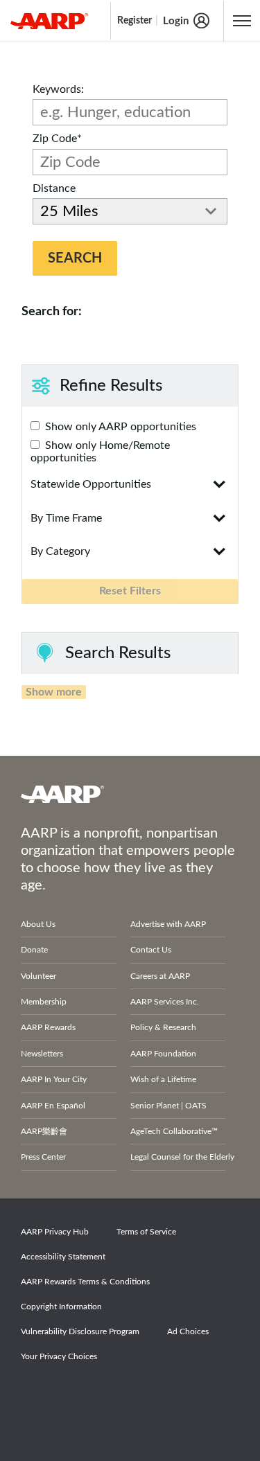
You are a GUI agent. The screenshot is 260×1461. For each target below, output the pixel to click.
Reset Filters (130, 590)
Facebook (38, 1395)
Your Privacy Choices (59, 1356)
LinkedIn (181, 1395)
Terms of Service (146, 1232)
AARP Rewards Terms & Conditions (85, 1281)
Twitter (86, 1395)
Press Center (43, 1157)
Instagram (133, 1395)
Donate (34, 950)
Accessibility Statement (63, 1256)
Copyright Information (61, 1306)
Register (134, 21)
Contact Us (150, 950)
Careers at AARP (160, 976)
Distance (54, 188)
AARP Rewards (48, 1027)
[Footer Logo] (130, 793)
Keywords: (58, 89)
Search (75, 258)
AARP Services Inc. (164, 1002)
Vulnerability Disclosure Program (80, 1331)
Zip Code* (57, 138)
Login (176, 21)
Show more (54, 692)
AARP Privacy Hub (55, 1232)
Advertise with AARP (168, 924)
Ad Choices (188, 1331)
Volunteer (38, 976)
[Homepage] (49, 20)
